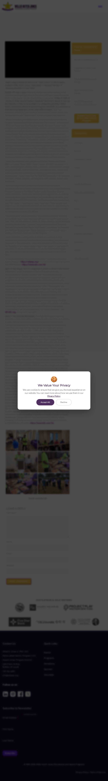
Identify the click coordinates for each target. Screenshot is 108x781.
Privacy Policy (53, 396)
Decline (63, 402)
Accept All (45, 402)
